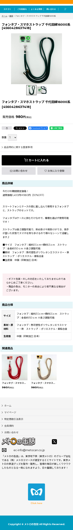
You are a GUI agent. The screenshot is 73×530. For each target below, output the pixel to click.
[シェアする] (7, 128)
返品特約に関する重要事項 (18, 147)
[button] (65, 9)
